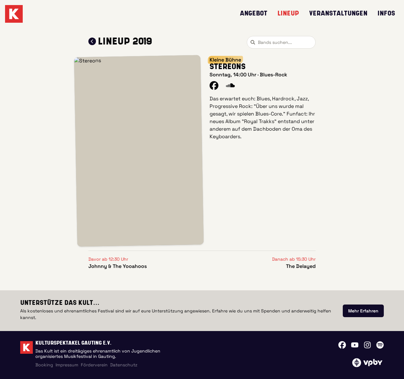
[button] (139, 151)
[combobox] (281, 42)
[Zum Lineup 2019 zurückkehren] (92, 41)
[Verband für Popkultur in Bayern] (367, 362)
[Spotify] (380, 345)
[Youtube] (355, 345)
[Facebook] (342, 345)
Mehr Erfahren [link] (363, 311)
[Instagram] (367, 345)
